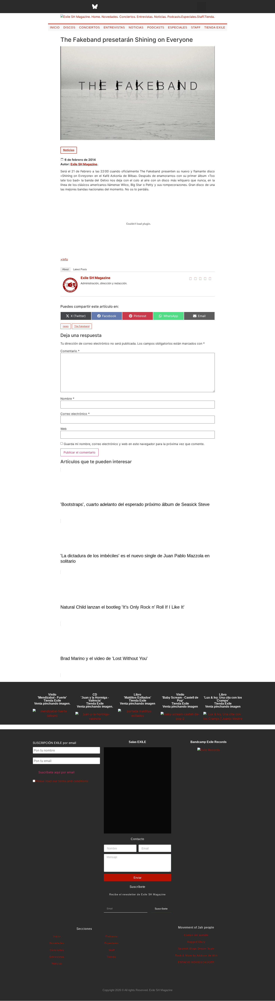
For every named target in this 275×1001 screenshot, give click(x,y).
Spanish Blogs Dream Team (196, 948)
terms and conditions (73, 781)
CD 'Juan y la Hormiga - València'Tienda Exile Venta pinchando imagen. (95, 700)
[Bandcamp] (123, 6)
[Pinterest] (104, 6)
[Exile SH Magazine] (70, 291)
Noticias (136, 27)
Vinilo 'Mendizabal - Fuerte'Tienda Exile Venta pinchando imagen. (52, 699)
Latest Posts (80, 269)
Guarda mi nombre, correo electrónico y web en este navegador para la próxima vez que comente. (134, 443)
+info (64, 259)
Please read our (61, 781)
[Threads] (85, 6)
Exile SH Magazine (84, 164)
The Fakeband (81, 326)
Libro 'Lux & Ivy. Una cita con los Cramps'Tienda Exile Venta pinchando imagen (223, 700)
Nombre (67, 398)
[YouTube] (210, 278)
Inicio (55, 27)
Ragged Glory (196, 941)
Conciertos (89, 27)
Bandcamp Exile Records (208, 742)
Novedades (57, 943)
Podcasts (155, 27)
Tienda (111, 956)
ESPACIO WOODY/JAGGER (196, 962)
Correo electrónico (75, 413)
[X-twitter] (67, 6)
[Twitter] (195, 278)
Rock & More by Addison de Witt (196, 955)
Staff (196, 27)
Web (63, 428)
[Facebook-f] (57, 6)
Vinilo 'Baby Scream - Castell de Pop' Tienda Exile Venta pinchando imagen (180, 700)
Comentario (70, 350)
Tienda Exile (214, 27)
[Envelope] (132, 6)
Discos (69, 27)
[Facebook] (190, 278)
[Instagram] (76, 6)
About (65, 269)
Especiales (177, 27)
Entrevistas (114, 27)
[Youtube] (113, 6)
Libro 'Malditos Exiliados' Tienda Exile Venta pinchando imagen (137, 699)
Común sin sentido (196, 935)
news (65, 326)
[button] (201, 6)
